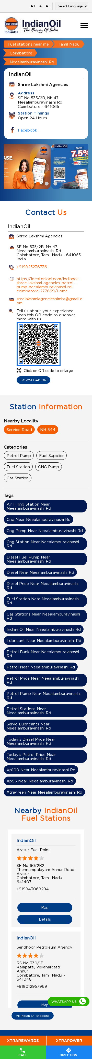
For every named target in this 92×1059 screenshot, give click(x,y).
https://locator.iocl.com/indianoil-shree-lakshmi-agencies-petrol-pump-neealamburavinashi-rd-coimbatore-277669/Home (48, 285)
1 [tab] (37, 183)
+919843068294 (33, 889)
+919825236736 (32, 267)
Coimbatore (21, 53)
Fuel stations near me (28, 44)
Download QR (33, 380)
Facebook (27, 130)
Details (45, 919)
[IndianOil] (33, 25)
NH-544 (47, 429)
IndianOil (26, 840)
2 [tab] (46, 183)
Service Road (19, 429)
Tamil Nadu (69, 44)
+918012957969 (32, 986)
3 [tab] (54, 183)
